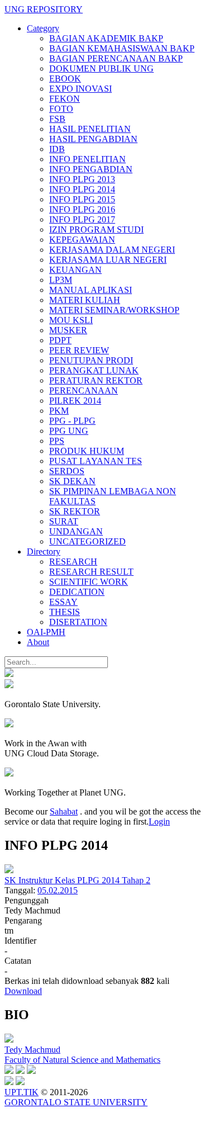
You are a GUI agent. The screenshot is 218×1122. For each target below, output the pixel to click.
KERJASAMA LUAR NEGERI (108, 259)
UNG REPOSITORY (43, 9)
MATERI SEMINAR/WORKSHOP (114, 310)
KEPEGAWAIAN (82, 239)
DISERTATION (78, 622)
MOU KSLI (71, 320)
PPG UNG (68, 430)
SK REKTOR (74, 511)
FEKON (64, 98)
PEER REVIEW (79, 350)
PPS (56, 441)
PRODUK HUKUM (86, 451)
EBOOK (65, 78)
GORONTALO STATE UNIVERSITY (76, 1102)
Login (159, 821)
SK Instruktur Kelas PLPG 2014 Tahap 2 (77, 880)
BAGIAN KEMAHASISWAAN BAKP (122, 48)
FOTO (61, 108)
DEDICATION (77, 591)
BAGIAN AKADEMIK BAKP (106, 38)
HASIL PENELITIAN (90, 129)
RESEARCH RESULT (91, 571)
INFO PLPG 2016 (82, 209)
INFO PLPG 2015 (82, 199)
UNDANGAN (76, 531)
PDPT (60, 340)
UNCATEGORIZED (87, 541)
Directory (43, 551)
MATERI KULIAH (84, 300)
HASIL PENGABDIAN (93, 139)
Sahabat (64, 811)
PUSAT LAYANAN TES (95, 461)
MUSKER (68, 330)
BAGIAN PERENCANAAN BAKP (116, 58)
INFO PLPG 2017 (82, 219)
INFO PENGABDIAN (90, 169)
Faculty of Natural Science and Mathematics (82, 1059)
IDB (57, 149)
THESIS (64, 612)
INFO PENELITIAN (87, 159)
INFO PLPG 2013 (82, 179)
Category (43, 28)
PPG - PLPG (72, 420)
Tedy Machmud (32, 1049)
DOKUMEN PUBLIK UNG (101, 68)
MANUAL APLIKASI (90, 290)
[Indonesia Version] (8, 674)
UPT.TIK (21, 1092)
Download (23, 991)
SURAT (63, 521)
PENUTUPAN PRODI (91, 360)
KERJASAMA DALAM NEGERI (112, 249)
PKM (59, 410)
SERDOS (66, 471)
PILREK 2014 (75, 400)
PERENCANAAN (83, 390)
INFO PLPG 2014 (82, 189)
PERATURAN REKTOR (96, 380)
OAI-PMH (46, 632)
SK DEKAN (72, 481)
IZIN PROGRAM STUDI (96, 229)
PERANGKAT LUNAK (94, 370)
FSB (57, 119)
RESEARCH (73, 561)
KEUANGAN (75, 269)
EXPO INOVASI (80, 88)
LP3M (60, 280)
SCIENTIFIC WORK (88, 581)
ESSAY (63, 602)
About (38, 642)
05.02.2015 (57, 890)
